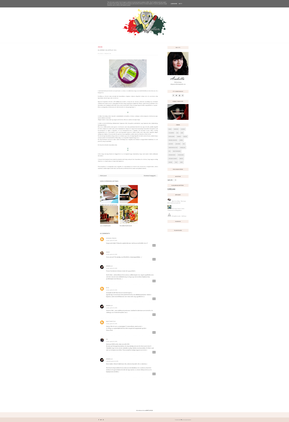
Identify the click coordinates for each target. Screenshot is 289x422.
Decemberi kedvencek (126, 225)
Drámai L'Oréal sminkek (178, 110)
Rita (107, 287)
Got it (180, 3)
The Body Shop (172, 154)
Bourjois (176, 129)
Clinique (183, 129)
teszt (176, 162)
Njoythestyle (111, 321)
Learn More (174, 3)
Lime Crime (178, 143)
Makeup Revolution (173, 147)
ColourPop (171, 132)
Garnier (179, 136)
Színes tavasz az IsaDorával (127, 205)
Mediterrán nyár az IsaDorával (108, 205)
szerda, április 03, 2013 (111, 240)
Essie (182, 132)
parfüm (181, 158)
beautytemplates (187, 419)
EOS (177, 132)
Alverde (100, 47)
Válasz (154, 245)
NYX (169, 151)
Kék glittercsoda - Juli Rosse (179, 216)
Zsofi (108, 252)
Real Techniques (176, 151)
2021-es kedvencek (105, 225)
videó (181, 162)
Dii (107, 339)
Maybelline (182, 147)
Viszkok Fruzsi (111, 238)
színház (170, 162)
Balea (170, 129)
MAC (184, 143)
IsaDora (185, 136)
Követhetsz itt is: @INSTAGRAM (144, 410)
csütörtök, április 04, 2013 (112, 361)
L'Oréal (181, 140)
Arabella (101, 53)
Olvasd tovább (177, 113)
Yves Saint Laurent (173, 158)
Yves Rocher (180, 154)
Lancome (171, 143)
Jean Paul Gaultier (173, 140)
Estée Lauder (171, 136)
